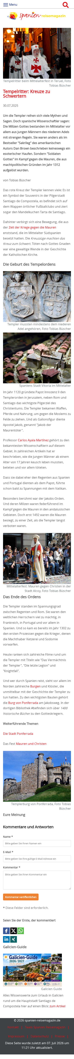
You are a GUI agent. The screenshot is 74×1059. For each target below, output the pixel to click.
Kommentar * (11, 867)
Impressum (16, 1036)
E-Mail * (8, 852)
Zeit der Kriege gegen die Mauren (32, 227)
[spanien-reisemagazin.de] (37, 16)
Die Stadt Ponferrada (18, 734)
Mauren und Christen (31, 744)
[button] (6, 931)
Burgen (35, 686)
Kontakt (13, 1027)
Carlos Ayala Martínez (33, 440)
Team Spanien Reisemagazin (45, 1027)
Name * (8, 836)
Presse (60, 1036)
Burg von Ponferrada (23, 703)
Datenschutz (40, 1036)
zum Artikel (57, 1006)
